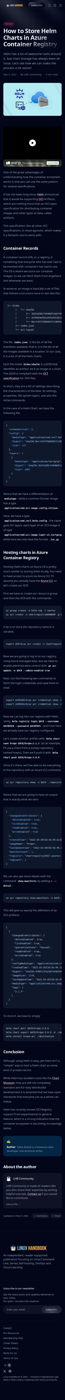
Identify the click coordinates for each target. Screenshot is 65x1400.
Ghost (43, 1379)
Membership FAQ (13, 1338)
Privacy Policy (10, 1348)
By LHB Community (31, 74)
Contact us (34, 1194)
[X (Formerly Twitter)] (5, 1371)
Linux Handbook (11, 1376)
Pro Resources (11, 1333)
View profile (12, 1204)
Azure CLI (46, 581)
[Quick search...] (49, 5)
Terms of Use (10, 1358)
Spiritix (53, 1379)
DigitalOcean (47, 1376)
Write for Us (10, 1353)
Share (57, 1215)
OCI (41, 199)
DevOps (9, 23)
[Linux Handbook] (14, 5)
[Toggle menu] (60, 5)
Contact (7, 1328)
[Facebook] (10, 1371)
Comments (42, 1215)
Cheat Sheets (10, 1343)
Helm (40, 194)
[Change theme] (55, 5)
